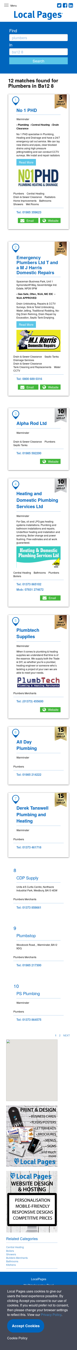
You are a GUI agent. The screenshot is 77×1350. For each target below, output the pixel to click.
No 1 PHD (26, 110)
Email (30, 221)
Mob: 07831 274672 (30, 589)
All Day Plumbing (26, 744)
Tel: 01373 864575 (28, 1019)
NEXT (66, 1035)
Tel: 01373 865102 (28, 584)
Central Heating (15, 1247)
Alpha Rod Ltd (31, 423)
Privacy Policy (51, 1314)
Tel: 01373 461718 (28, 847)
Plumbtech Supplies (27, 633)
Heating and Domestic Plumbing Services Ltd (37, 500)
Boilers (10, 1250)
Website (53, 221)
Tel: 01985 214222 (28, 774)
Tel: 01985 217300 (28, 965)
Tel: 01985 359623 (28, 212)
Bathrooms (12, 1261)
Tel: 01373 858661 (28, 907)
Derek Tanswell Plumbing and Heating (32, 814)
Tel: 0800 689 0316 (29, 378)
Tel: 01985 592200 (28, 453)
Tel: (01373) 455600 (29, 701)
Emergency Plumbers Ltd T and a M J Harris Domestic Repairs (37, 265)
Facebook (65, 5)
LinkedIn (71, 5)
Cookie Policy (17, 1338)
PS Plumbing (28, 993)
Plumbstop (26, 935)
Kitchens (11, 1264)
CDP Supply (27, 878)
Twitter (59, 5)
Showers (11, 1254)
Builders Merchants (17, 1257)
